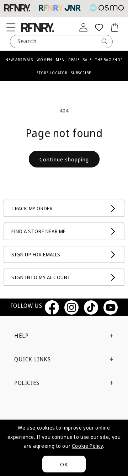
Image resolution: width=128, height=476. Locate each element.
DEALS (74, 59)
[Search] (104, 41)
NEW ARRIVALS (19, 59)
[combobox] (61, 41)
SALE (87, 59)
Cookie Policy (87, 445)
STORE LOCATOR (52, 72)
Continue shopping (64, 159)
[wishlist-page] (99, 27)
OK (64, 464)
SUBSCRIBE (81, 72)
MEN (60, 59)
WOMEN (44, 59)
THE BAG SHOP (109, 59)
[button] (10, 27)
